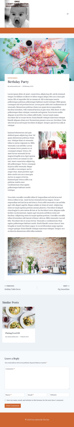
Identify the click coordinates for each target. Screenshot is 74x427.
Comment (10, 369)
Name (8, 395)
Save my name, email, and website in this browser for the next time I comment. (35, 400)
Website (53, 395)
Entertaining (12, 78)
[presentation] (18, 318)
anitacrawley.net (15, 86)
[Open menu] (67, 13)
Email (31, 395)
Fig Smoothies (63, 287)
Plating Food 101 (12, 333)
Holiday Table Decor (13, 287)
